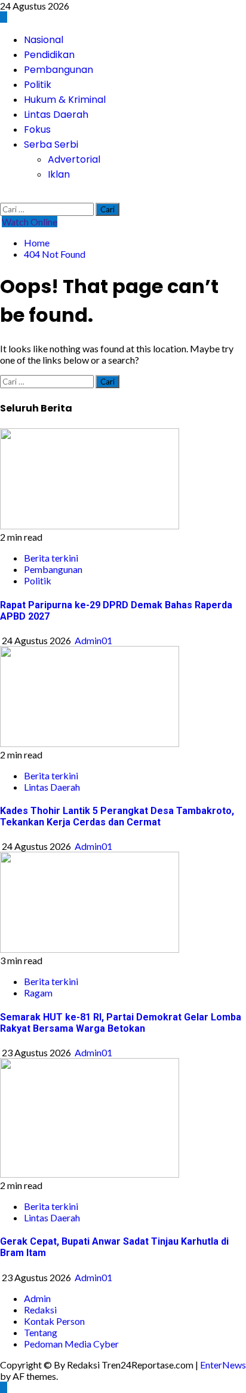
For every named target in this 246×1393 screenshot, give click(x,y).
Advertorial (74, 159)
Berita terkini (51, 557)
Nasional (43, 40)
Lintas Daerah (56, 114)
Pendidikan (49, 55)
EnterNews (223, 1364)
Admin (37, 1298)
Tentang (40, 1332)
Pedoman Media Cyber (71, 1343)
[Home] (3, 17)
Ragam (38, 992)
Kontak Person (54, 1321)
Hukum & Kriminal (65, 99)
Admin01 (93, 640)
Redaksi (40, 1309)
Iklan (59, 174)
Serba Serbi (51, 144)
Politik (37, 85)
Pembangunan (58, 70)
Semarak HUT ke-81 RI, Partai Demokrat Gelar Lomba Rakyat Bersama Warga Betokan (120, 1022)
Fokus (37, 129)
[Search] (3, 197)
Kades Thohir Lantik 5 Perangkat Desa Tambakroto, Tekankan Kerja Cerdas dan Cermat (117, 816)
